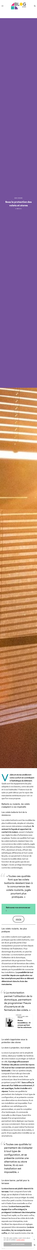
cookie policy (20, 1240)
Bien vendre (18, 198)
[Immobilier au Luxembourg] (18, 6)
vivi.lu (18, 919)
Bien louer (21, 1016)
